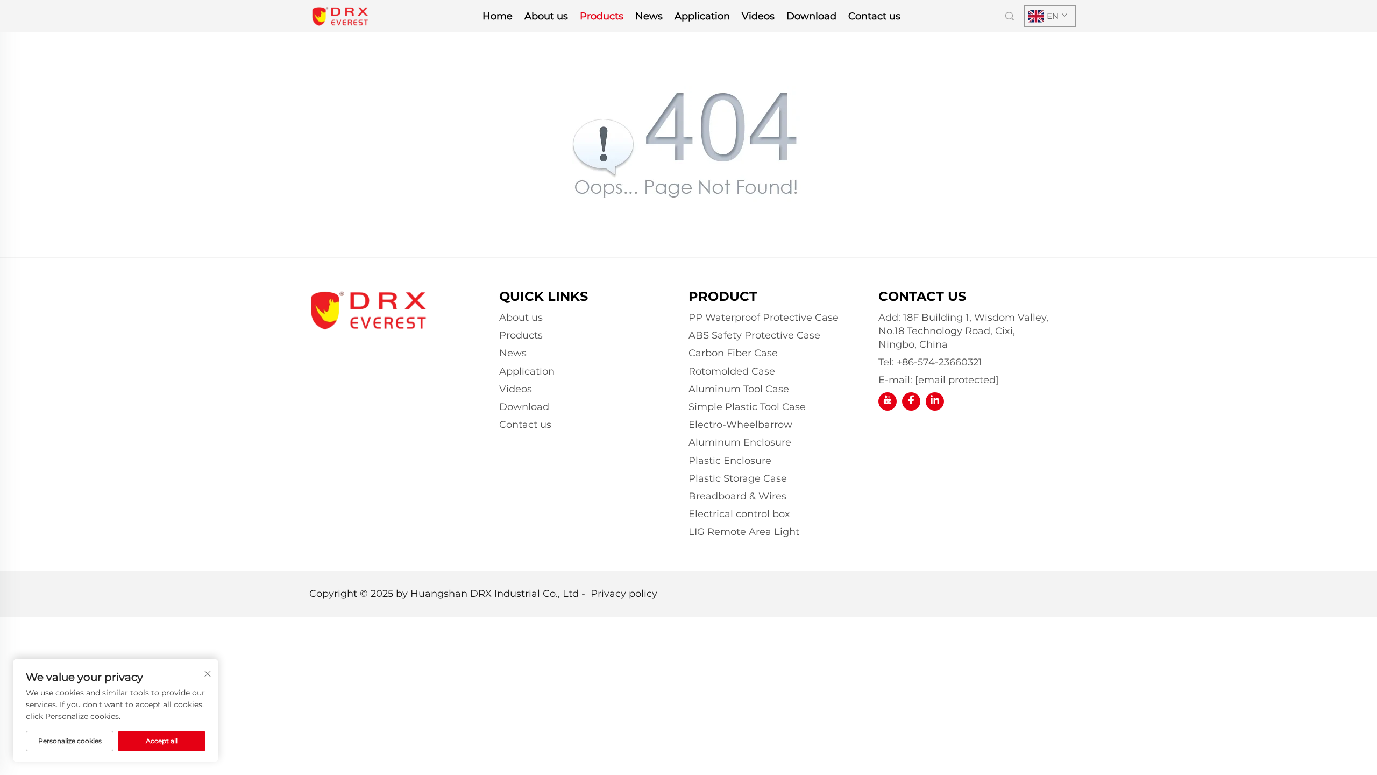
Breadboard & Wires (737, 496)
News (649, 16)
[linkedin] (935, 401)
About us (546, 16)
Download (811, 16)
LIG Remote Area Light (743, 532)
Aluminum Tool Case (738, 389)
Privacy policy (624, 594)
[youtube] (887, 401)
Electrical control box (739, 514)
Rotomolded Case (731, 371)
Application (702, 16)
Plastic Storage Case (737, 478)
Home (497, 16)
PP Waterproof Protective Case (763, 317)
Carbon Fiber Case (733, 353)
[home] (340, 15)
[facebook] (911, 401)
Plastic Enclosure (729, 461)
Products (601, 16)
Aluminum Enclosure (739, 442)
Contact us (874, 16)
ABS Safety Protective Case (754, 335)
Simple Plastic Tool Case (747, 407)
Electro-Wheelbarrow (740, 425)
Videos (758, 16)
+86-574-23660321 (939, 362)
